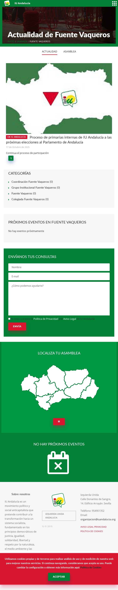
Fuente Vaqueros (22, 193)
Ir (59, 422)
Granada (22, 41)
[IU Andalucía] (7, 3)
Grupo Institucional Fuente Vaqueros (34, 187)
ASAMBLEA (69, 51)
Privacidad (100, 526)
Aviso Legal (69, 319)
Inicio (11, 41)
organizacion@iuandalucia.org (98, 519)
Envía (17, 326)
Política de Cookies (90, 567)
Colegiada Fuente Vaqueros (28, 199)
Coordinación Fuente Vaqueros (30, 182)
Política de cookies (92, 531)
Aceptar (59, 577)
